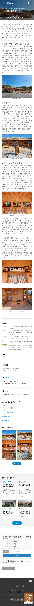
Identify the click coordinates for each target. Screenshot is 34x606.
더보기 (15, 463)
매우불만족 (16, 548)
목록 (9, 568)
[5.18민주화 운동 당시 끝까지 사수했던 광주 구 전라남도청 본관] (25, 503)
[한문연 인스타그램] (12, 601)
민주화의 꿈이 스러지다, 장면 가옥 (8, 513)
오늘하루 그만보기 (27, 603)
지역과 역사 (11, 3)
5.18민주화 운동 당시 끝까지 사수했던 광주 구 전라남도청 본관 (24, 513)
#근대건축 (22, 516)
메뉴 (31, 3)
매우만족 (16, 542)
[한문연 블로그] (18, 601)
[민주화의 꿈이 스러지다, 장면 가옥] (9, 503)
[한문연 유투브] (22, 601)
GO (30, 581)
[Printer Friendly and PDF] (10, 18)
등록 (17, 555)
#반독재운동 (25, 395)
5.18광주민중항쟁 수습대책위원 (10, 383)
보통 (15, 545)
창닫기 (31, 603)
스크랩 (3, 17)
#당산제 (21, 496)
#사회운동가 (6, 395)
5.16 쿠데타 (23, 383)
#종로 (5, 516)
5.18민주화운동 (12, 381)
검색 (28, 3)
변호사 (4, 381)
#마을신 (6, 496)
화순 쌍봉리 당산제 (24, 485)
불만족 (15, 546)
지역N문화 (4, 3)
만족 (15, 543)
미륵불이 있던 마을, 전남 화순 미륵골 (8, 486)
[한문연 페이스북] (15, 601)
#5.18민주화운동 (16, 395)
